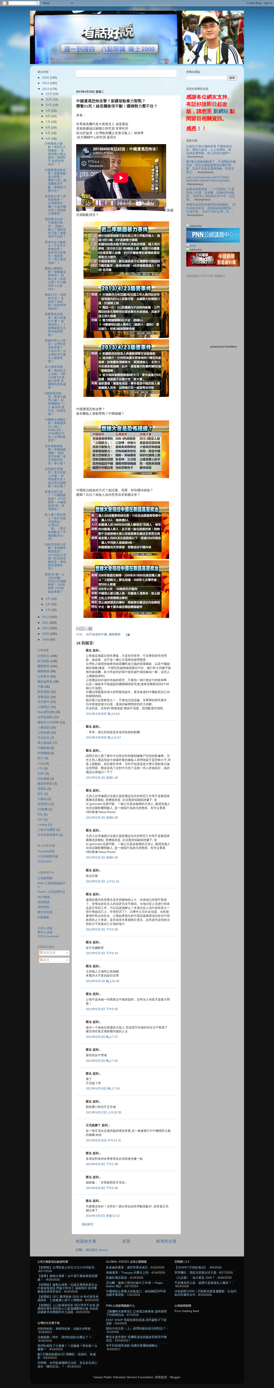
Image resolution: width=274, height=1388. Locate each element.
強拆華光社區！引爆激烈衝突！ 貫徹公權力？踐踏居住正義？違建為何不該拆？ (55, 228)
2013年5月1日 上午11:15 (102, 881)
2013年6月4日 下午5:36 (102, 1188)
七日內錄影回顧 (47, 856)
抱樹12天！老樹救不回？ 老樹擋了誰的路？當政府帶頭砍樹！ (55, 301)
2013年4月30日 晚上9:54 (103, 713)
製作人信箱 (44, 932)
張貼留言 (88, 1224)
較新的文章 (86, 1241)
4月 (48, 138)
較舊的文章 (166, 1241)
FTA (40, 768)
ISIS (40, 819)
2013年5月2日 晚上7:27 (102, 1036)
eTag (40, 763)
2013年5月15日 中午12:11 (103, 1140)
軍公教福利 (44, 742)
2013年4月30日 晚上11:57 (103, 737)
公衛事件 (43, 676)
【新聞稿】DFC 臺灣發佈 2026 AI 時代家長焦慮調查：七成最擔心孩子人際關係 (68, 1298)
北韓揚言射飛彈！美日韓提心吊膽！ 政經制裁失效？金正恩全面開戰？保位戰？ (55, 477)
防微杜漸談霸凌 (116, 1277)
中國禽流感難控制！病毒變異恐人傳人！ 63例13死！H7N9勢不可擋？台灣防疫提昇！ (55, 430)
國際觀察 (115, 634)
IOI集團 (42, 809)
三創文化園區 (46, 829)
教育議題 (43, 691)
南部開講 (43, 902)
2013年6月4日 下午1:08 (102, 1164)
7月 (48, 121)
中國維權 (43, 748)
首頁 (126, 1241)
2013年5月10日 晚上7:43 (103, 1088)
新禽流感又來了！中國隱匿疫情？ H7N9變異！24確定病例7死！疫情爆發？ (55, 500)
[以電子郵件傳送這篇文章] (78, 628)
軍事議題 (43, 697)
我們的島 (43, 907)
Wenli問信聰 (45, 712)
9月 (48, 110)
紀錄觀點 (43, 917)
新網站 (221, 111)
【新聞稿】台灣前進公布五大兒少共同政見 (65, 1267)
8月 (48, 116)
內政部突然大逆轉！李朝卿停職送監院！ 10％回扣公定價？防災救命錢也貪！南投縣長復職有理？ (55, 556)
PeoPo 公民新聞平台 (51, 892)
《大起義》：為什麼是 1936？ (194, 1277)
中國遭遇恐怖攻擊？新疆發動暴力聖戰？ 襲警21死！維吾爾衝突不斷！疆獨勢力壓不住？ (55, 180)
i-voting (42, 824)
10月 (49, 105)
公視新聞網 (44, 878)
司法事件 (43, 702)
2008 (46, 639)
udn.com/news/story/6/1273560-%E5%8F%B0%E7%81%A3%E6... (209, 179)
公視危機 (43, 732)
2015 (46, 77)
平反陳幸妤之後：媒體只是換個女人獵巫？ (202, 1282)
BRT (40, 794)
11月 (49, 99)
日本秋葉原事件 (47, 835)
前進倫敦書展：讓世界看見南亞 (127, 1267)
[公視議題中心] (213, 241)
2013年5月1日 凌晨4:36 (102, 857)
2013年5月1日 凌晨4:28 (102, 817)
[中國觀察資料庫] (213, 265)
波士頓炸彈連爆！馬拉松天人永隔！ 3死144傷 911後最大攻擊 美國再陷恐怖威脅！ (55, 377)
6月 (48, 127)
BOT (40, 758)
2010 (46, 628)
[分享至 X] (86, 628)
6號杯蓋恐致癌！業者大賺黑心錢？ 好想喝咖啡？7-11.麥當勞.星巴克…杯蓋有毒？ (55, 404)
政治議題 (43, 661)
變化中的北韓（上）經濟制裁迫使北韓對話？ (136, 1328)
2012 (46, 617)
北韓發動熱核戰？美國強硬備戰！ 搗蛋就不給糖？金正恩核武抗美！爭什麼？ (55, 455)
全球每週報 (44, 717)
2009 (46, 633)
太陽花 (41, 799)
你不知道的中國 (96, 634)
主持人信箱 (44, 928)
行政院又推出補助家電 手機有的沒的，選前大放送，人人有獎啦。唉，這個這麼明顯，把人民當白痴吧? (210, 150)
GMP (40, 773)
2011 (45, 622)
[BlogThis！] (82, 628)
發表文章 (49, 952)
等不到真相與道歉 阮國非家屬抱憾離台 (132, 1345)
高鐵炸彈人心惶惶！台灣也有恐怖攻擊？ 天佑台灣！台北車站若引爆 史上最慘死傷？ (55, 351)
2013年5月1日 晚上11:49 (102, 981)
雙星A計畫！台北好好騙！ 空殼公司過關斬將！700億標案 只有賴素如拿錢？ (55, 583)
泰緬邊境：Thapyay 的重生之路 (127, 1272)
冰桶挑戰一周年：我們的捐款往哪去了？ (64, 1337)
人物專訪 (43, 707)
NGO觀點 (43, 897)
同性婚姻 (43, 778)
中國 (40, 686)
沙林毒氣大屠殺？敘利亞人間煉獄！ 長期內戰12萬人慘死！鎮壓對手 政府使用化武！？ (55, 154)
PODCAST (44, 861)
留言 (46, 960)
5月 (48, 133)
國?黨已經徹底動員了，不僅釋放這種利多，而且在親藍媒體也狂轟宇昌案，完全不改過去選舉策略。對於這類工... (211, 167)
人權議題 (43, 727)
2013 (46, 89)
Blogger (175, 1377)
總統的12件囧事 (48, 722)
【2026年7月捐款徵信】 (190, 1267)
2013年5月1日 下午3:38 (102, 929)
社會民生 (43, 656)
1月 (48, 609)
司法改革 (43, 737)
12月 (49, 93)
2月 (48, 604)
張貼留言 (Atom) (97, 1250)
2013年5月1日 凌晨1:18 (102, 777)
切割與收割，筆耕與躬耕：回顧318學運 (64, 1328)
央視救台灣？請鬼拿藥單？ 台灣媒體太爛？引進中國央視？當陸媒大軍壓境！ (55, 205)
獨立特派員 (44, 912)
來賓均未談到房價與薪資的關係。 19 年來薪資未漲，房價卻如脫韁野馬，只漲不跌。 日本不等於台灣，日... (210, 208)
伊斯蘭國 (43, 753)
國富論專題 (44, 681)
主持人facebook (48, 936)
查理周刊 (43, 804)
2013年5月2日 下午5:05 (102, 1009)
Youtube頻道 (46, 851)
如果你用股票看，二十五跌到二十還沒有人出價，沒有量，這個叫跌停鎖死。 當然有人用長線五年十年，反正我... (210, 194)
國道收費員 (44, 783)
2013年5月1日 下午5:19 (102, 953)
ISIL (40, 814)
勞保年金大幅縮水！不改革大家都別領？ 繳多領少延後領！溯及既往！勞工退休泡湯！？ (55, 253)
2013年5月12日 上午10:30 (103, 1112)
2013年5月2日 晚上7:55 (102, 1060)
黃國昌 (41, 788)
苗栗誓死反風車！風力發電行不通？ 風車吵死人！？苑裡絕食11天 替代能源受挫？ (55, 324)
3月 (48, 598)
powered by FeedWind (223, 346)
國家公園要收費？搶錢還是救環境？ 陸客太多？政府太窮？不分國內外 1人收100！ (55, 279)
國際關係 (43, 671)
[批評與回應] (191, 245)
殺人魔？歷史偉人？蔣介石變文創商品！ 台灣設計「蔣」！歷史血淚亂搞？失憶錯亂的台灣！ (55, 526)
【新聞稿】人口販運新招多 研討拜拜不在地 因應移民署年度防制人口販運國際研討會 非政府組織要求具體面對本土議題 (68, 1309)
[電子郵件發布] (127, 634)
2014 (46, 83)
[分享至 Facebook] (90, 628)
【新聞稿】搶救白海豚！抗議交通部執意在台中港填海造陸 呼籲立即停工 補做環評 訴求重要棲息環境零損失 (67, 1288)
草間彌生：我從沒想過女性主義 (195, 1272)
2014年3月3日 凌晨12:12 (103, 1215)
